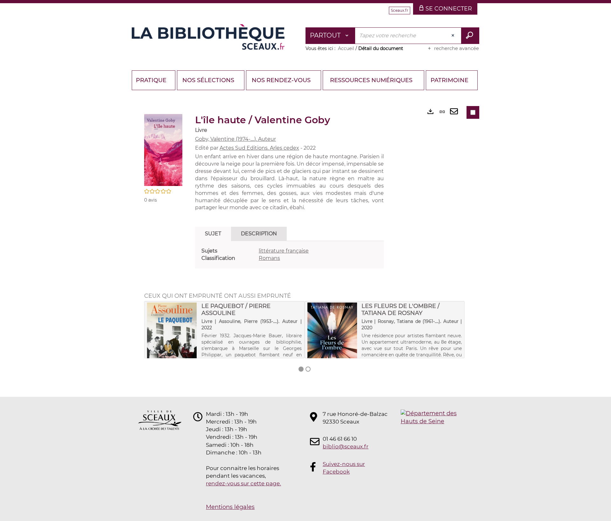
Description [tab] (259, 234)
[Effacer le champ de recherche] (453, 36)
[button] (163, 150)
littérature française (284, 251)
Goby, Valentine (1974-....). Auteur (235, 139)
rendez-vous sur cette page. (243, 483)
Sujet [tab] (213, 234)
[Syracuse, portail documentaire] (208, 37)
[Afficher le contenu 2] (308, 369)
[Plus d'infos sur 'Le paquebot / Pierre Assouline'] (172, 339)
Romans (269, 258)
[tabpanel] (289, 254)
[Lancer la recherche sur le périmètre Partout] (470, 36)
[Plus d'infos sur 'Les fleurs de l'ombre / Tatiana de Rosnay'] (332, 343)
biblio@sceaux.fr (346, 446)
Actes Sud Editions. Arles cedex (259, 148)
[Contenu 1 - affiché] (301, 369)
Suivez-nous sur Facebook (344, 468)
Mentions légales (230, 506)
